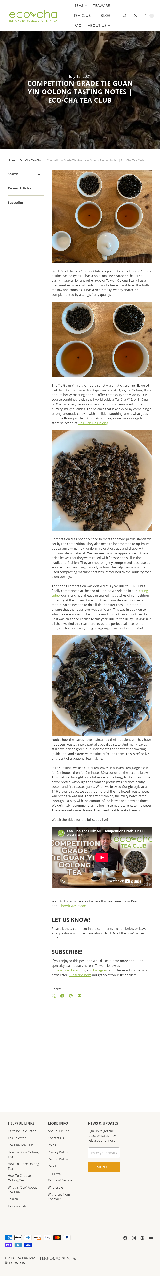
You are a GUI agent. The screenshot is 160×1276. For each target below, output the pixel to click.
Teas (79, 5)
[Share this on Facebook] (62, 995)
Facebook (78, 970)
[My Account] (135, 15)
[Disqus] (102, 1049)
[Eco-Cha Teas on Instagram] (134, 1238)
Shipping (54, 1173)
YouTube (62, 970)
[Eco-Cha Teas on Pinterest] (142, 1238)
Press (52, 1145)
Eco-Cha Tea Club (31, 160)
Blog (106, 15)
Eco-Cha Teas (25, 1258)
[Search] (124, 15)
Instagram (100, 970)
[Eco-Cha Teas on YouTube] (151, 1238)
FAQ (78, 25)
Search (13, 1199)
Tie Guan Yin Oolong (93, 423)
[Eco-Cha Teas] (33, 15)
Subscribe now (80, 975)
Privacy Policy (58, 1152)
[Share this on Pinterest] (71, 995)
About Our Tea (58, 1131)
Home (11, 160)
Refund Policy (58, 1159)
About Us (97, 25)
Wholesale (55, 1187)
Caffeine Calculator (22, 1131)
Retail (52, 1166)
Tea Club (82, 15)
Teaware (101, 5)
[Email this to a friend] (79, 995)
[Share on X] (55, 995)
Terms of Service (60, 1180)
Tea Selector (17, 1138)
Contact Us (56, 1138)
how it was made (73, 906)
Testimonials (17, 1206)
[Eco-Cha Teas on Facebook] (125, 1238)
